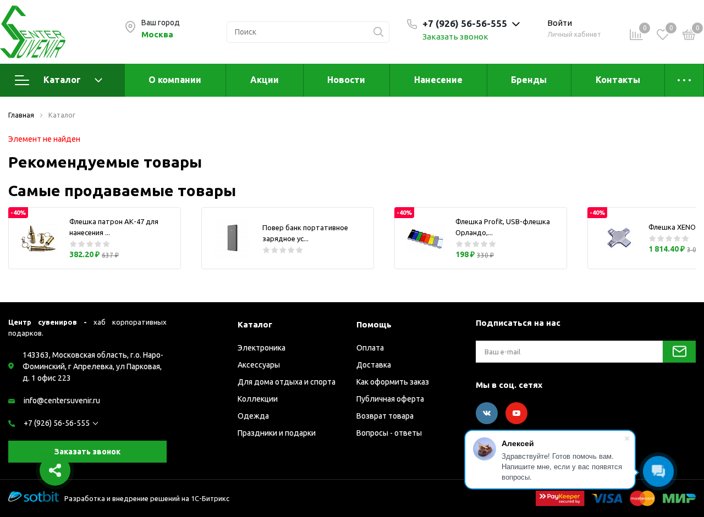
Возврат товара (385, 416)
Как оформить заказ (392, 381)
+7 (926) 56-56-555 (57, 423)
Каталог (62, 80)
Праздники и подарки (277, 433)
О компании (174, 80)
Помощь (374, 324)
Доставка (373, 364)
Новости (346, 80)
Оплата (370, 347)
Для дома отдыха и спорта (287, 381)
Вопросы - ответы (389, 433)
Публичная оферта (390, 398)
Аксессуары (259, 364)
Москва (157, 34)
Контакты (618, 80)
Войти (559, 22)
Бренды (529, 80)
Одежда (253, 416)
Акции (264, 80)
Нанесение (438, 80)
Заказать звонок (455, 36)
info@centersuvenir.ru (62, 400)
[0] (689, 36)
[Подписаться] (679, 352)
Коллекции (258, 398)
